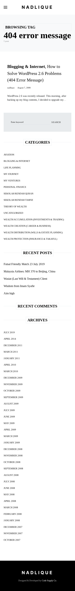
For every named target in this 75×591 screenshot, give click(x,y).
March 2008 (11, 507)
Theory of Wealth (15, 206)
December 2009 (13, 377)
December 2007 (13, 527)
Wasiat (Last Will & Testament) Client (25, 278)
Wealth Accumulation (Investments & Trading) (34, 219)
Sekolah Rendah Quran (18, 193)
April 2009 (10, 429)
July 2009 (9, 410)
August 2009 (11, 403)
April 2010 (10, 364)
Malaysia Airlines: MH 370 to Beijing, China (29, 271)
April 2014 (10, 338)
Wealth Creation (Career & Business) (27, 226)
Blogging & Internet (17, 161)
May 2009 (9, 423)
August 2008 (11, 475)
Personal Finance (15, 187)
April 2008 (10, 501)
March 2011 (11, 351)
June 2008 (9, 488)
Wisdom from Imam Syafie (19, 286)
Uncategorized (13, 213)
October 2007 (12, 540)
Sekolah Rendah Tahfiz (18, 200)
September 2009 (13, 397)
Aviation (9, 154)
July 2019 (9, 332)
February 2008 (13, 514)
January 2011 (12, 358)
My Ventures (12, 180)
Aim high (9, 293)
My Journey (11, 174)
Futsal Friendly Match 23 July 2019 (24, 264)
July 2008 (9, 481)
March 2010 (11, 371)
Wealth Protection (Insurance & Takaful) (30, 238)
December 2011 (13, 345)
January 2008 (12, 520)
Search (56, 122)
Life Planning (12, 167)
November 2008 (13, 455)
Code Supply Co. (49, 580)
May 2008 (9, 494)
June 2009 (9, 416)
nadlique (11, 88)
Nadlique (37, 7)
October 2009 (12, 390)
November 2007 (13, 533)
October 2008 (12, 462)
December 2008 (13, 449)
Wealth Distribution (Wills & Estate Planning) (33, 232)
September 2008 (13, 468)
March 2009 (11, 436)
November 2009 (13, 384)
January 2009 (12, 442)
